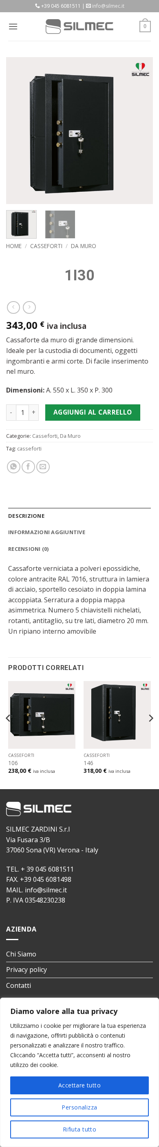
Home (14, 246)
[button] (13, 26)
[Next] (139, 130)
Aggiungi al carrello (92, 412)
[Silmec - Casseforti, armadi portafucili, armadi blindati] (79, 26)
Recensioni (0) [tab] (28, 548)
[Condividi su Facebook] (28, 467)
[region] (79, 1072)
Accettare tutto (79, 1085)
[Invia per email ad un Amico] (43, 467)
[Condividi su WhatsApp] (13, 467)
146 (88, 763)
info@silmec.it (108, 5)
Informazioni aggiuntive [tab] (46, 532)
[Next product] (13, 307)
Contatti (18, 985)
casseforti (29, 448)
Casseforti (46, 246)
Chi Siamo (21, 954)
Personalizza (79, 1107)
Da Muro (83, 246)
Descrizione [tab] (26, 515)
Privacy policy (26, 969)
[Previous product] (29, 307)
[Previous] (19, 130)
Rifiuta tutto (79, 1129)
